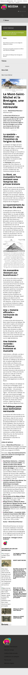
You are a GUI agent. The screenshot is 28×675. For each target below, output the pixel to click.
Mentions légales (9, 663)
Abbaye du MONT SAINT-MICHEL (18, 617)
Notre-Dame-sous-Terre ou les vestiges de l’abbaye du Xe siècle (12, 43)
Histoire (7, 66)
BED (10, 2)
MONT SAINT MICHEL (19, 560)
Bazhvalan (20, 1)
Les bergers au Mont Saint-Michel (19, 554)
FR (18, 11)
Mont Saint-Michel (7, 75)
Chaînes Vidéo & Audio (11, 653)
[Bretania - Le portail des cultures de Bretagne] (14, 625)
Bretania (17, 2)
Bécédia (25, 1)
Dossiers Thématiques (10, 646)
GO (25, 11)
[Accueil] (4, 7)
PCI (13, 2)
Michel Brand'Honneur (15, 111)
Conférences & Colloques (11, 656)
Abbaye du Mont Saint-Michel (18, 609)
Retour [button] (6, 20)
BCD (15, 1)
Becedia (13, 6)
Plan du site (7, 660)
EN (23, 11)
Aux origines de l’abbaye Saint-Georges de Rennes (12, 55)
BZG (21, 11)
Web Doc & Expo (9, 650)
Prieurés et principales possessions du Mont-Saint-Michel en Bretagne (13, 49)
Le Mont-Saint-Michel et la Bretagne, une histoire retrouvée (13, 33)
